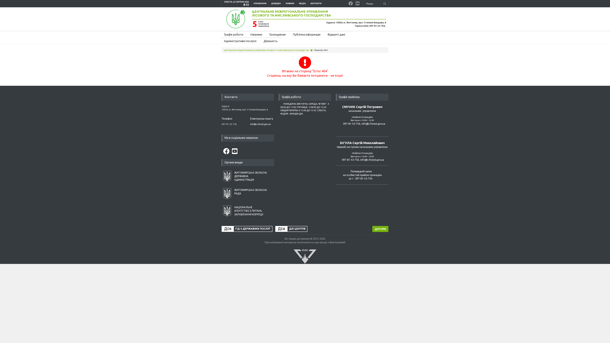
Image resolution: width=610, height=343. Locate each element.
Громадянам (277, 34)
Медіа (302, 3)
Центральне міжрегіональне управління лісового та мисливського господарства (291, 13)
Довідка (276, 3)
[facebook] (351, 2)
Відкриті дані (336, 34)
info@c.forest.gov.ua (260, 124)
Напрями (256, 34)
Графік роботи (233, 34)
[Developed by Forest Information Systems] (305, 256)
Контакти (316, 3)
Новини (290, 3)
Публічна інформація (306, 34)
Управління (260, 3)
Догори (380, 229)
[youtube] (358, 2)
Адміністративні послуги (240, 41)
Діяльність (270, 41)
